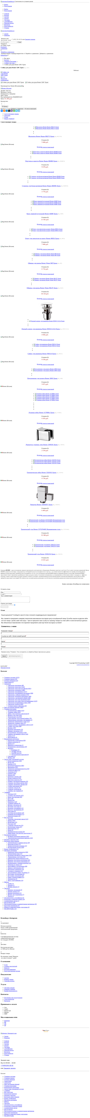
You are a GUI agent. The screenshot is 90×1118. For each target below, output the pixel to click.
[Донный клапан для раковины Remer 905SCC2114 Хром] (47, 319)
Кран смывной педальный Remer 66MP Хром (42, 214)
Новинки (7, 35)
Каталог (6, 15)
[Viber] (12, 111)
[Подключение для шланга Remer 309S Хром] (47, 369)
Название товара (7, 631)
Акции (6, 34)
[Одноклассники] (4, 111)
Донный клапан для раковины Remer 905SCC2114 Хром (40, 329)
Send (4, 656)
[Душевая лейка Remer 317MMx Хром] (47, 393)
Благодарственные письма (12, 971)
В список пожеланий (47, 147)
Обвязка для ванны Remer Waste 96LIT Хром (42, 288)
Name (3, 641)
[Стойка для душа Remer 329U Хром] (12, 82)
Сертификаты (8, 21)
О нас (6, 964)
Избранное (4, 55)
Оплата (6, 18)
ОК (5, 1024)
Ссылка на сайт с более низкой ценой (13, 636)
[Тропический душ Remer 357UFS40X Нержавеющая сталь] (47, 520)
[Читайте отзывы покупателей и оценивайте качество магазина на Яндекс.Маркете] (46, 1032)
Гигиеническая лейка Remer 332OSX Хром (41, 472)
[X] (9, 111)
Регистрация (8, 6)
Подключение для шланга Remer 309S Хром (42, 378)
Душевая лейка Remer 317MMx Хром (41, 412)
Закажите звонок (30, 39)
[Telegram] (19, 111)
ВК (5, 1022)
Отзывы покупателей (10, 966)
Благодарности (8, 26)
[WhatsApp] (14, 111)
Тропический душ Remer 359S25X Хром (41, 554)
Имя (2, 592)
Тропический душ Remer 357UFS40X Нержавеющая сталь (41, 529)
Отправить (4, 607)
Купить (39, 147)
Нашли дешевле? (9, 118)
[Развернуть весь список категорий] (3, 674)
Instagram (7, 1020)
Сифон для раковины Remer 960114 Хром (42, 354)
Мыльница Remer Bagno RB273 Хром (41, 136)
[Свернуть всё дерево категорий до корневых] (1, 674)
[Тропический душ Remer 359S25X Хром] (47, 544)
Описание (7, 115)
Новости (6, 968)
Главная (6, 13)
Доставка (7, 20)
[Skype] (16, 111)
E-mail (2, 594)
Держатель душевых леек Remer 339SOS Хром (42, 445)
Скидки (6, 17)
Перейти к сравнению (7, 52)
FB (5, 1025)
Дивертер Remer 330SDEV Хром (41, 504)
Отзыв (6, 117)
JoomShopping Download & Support (83, 664)
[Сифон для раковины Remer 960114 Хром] (47, 344)
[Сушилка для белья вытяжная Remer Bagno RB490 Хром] (46, 176)
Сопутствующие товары (11, 114)
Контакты (7, 24)
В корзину (4, 47)
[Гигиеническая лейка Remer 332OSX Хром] (46, 460)
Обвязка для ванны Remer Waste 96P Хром (42, 263)
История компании (10, 969)
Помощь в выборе (9, 989)
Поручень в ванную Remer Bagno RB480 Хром (41, 161)
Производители (9, 23)
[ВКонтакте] (2, 111)
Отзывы (6, 28)
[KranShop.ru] (7, 1)
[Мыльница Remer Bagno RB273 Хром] (47, 127)
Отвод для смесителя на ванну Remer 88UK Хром (42, 238)
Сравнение (4, 48)
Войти (6, 4)
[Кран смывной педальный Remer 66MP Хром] (46, 201)
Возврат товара (8, 979)
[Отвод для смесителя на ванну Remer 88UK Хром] (46, 229)
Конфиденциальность (10, 991)
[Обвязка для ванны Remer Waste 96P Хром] (46, 254)
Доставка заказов (9, 987)
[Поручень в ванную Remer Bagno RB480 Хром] (47, 151)
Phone (3, 646)
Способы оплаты (9, 981)
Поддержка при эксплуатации (13, 997)
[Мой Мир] (7, 111)
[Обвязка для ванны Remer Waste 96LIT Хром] (47, 278)
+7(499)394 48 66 (7, 1065)
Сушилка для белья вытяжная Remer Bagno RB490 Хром (41, 186)
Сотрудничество (9, 999)
